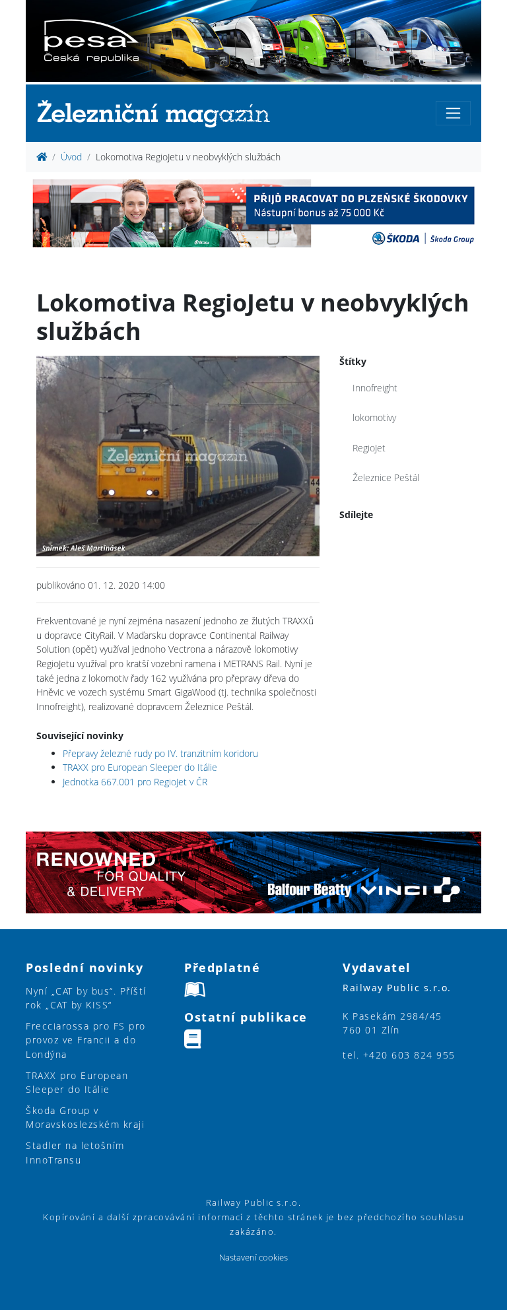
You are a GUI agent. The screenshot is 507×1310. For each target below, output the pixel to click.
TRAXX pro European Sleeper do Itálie (140, 767)
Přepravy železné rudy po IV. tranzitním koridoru (160, 753)
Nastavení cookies (253, 1257)
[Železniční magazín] (159, 113)
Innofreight (375, 387)
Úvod (71, 156)
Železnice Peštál (386, 477)
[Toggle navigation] (453, 113)
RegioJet (369, 448)
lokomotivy (374, 417)
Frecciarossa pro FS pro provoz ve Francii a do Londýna (86, 1040)
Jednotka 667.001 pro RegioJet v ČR (135, 781)
